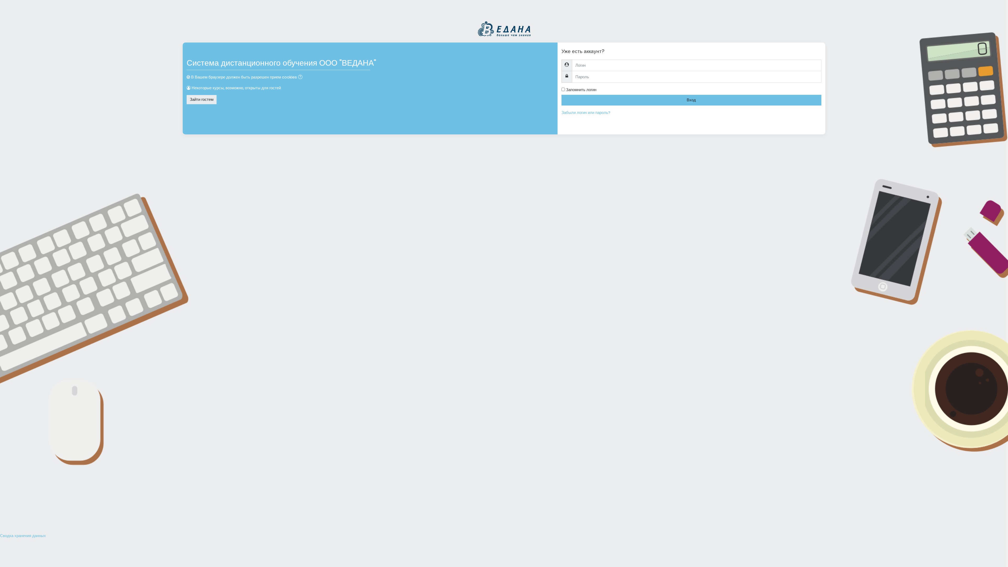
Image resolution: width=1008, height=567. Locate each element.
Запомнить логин (581, 89)
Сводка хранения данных (23, 535)
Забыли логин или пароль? (585, 112)
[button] (301, 77)
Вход (691, 100)
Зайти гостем (201, 99)
